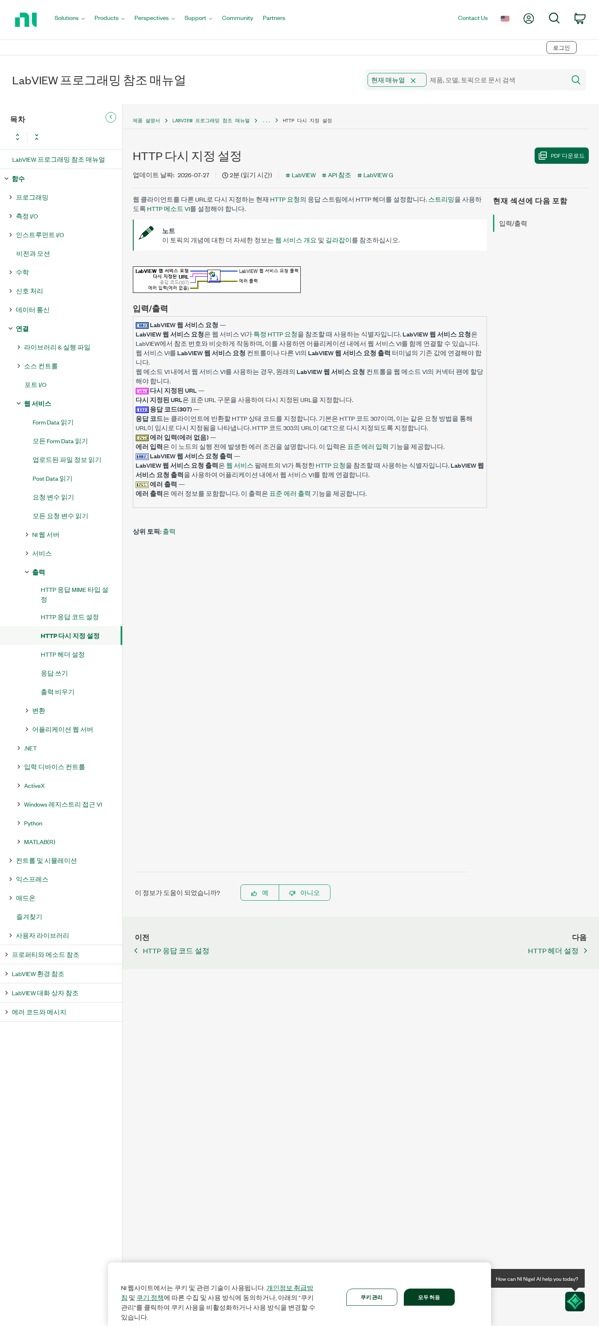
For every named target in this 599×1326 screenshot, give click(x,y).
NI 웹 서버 (45, 534)
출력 (38, 571)
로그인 (561, 47)
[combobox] (465, 79)
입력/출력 (513, 223)
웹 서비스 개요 (296, 239)
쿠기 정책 (150, 1297)
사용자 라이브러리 (42, 935)
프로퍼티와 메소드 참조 (45, 954)
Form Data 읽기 (53, 422)
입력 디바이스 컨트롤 (54, 766)
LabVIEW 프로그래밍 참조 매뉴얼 (58, 159)
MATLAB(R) (39, 841)
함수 (18, 178)
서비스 (42, 553)
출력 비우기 (58, 691)
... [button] (266, 120)
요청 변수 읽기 (53, 497)
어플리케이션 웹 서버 (62, 729)
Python (33, 822)
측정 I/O (27, 215)
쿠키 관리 (372, 1297)
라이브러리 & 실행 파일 (57, 347)
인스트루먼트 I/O (40, 234)
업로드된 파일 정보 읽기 (67, 459)
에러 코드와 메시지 (39, 1011)
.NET (30, 747)
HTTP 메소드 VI (168, 208)
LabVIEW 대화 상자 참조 (45, 992)
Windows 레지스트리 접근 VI (63, 804)
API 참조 (339, 174)
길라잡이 (339, 239)
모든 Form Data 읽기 (60, 440)
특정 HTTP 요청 (275, 334)
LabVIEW (304, 174)
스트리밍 (441, 199)
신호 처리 (29, 290)
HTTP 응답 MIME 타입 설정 (74, 594)
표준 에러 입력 (368, 446)
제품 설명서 (146, 120)
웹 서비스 (37, 403)
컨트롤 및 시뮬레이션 (46, 860)
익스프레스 (32, 879)
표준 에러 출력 (290, 493)
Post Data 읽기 (53, 478)
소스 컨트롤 (41, 365)
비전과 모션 (33, 253)
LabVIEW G (378, 174)
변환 (38, 710)
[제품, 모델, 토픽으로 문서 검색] (575, 80)
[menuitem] (70, 20)
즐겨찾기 (29, 916)
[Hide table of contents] (111, 117)
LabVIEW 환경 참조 (38, 973)
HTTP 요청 (285, 199)
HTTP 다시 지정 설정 (70, 635)
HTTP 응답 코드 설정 (70, 616)
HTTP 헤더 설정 (63, 654)
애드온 (25, 897)
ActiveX (34, 785)
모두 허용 (429, 1297)
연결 (22, 328)
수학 (22, 272)
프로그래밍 (32, 197)
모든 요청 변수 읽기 (60, 515)
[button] (413, 81)
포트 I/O (35, 384)
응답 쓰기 (54, 672)
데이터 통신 (33, 309)
